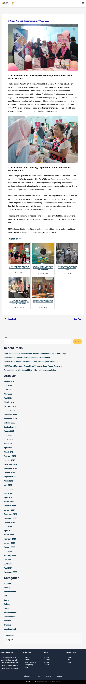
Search (7, 337)
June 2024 (8, 489)
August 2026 (9, 381)
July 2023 (8, 526)
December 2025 (10, 415)
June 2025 (8, 439)
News (6, 608)
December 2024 (10, 464)
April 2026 (8, 398)
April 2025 (8, 448)
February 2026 (10, 406)
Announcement (10, 592)
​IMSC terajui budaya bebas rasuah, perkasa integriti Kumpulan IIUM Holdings (35, 354)
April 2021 (8, 568)
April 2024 (8, 497)
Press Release (10, 617)
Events (6, 600)
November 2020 (10, 572)
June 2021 (8, 564)
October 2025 (9, 423)
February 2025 (10, 456)
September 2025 (10, 427)
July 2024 (8, 485)
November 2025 (10, 419)
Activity (7, 587)
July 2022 (8, 551)
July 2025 (8, 435)
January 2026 (9, 410)
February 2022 (10, 555)
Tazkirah (7, 621)
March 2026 (9, 402)
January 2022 (9, 560)
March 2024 (9, 502)
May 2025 (8, 444)
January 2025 (9, 460)
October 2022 (9, 547)
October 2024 (9, 473)
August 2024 (9, 481)
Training (7, 625)
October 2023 (9, 522)
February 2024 (10, 506)
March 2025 (9, 452)
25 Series (8, 583)
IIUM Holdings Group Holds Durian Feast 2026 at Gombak (27, 358)
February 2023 (10, 539)
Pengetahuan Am (11, 612)
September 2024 (10, 477)
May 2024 (8, 493)
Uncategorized (10, 629)
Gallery (7, 604)
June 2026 (8, 390)
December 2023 (10, 514)
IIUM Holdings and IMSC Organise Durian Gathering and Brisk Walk (31, 362)
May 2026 (8, 394)
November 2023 (10, 518)
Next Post (79, 319)
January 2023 (9, 543)
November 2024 (10, 468)
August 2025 (9, 431)
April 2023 (8, 531)
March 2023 (9, 535)
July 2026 (8, 386)
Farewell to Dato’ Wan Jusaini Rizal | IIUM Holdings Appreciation (30, 370)
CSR (5, 596)
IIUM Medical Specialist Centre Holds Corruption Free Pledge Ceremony (33, 366)
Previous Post (9, 319)
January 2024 (9, 510)
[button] (83, 3)
